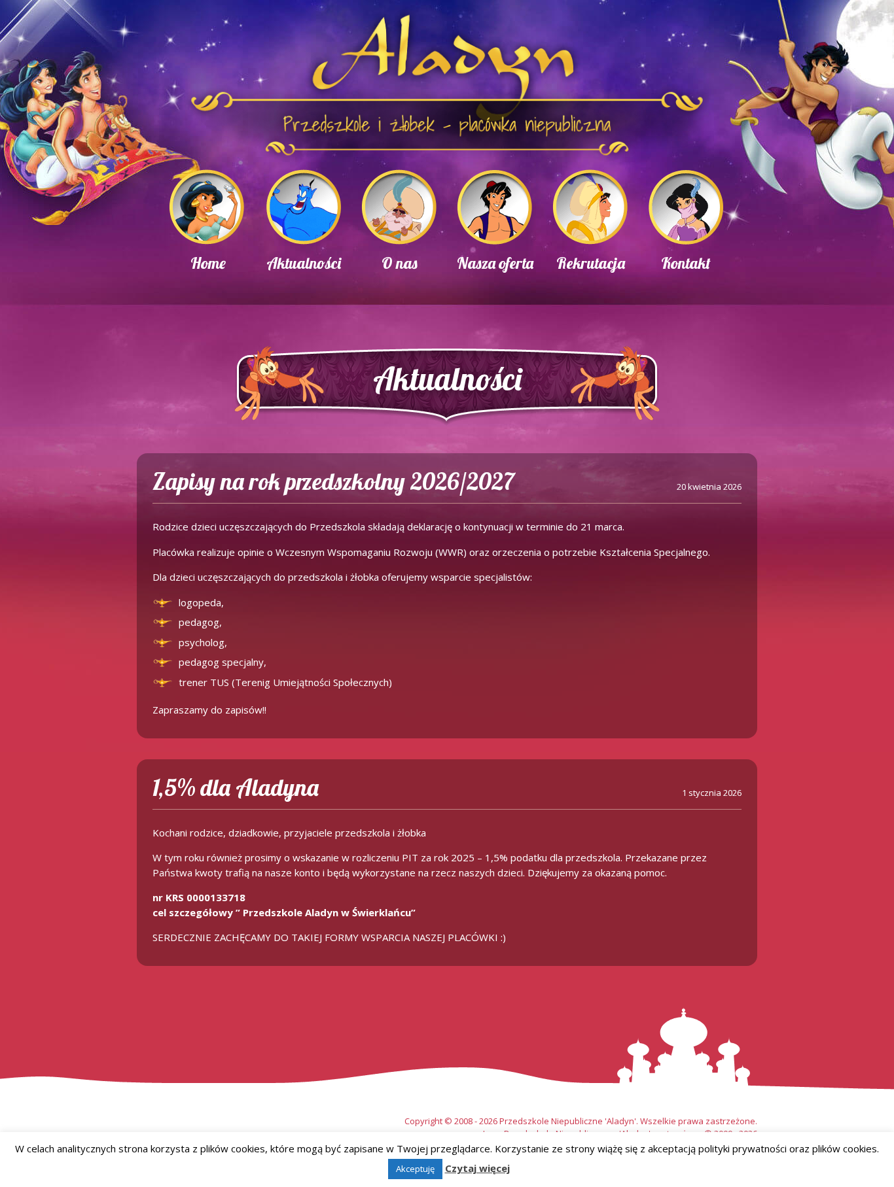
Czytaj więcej (477, 1168)
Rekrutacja (590, 263)
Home (208, 263)
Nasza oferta (495, 263)
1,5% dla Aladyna (235, 787)
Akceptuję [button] (415, 1169)
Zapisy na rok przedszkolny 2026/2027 (333, 481)
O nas (400, 263)
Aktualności (303, 263)
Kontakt (686, 263)
